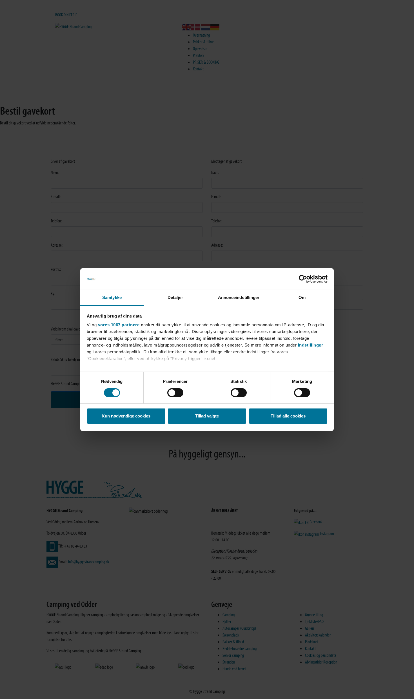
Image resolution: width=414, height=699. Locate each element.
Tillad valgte (207, 416)
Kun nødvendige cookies (126, 416)
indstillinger (310, 345)
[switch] (175, 392)
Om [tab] (302, 297)
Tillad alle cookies (288, 416)
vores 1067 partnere (119, 324)
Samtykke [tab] (112, 297)
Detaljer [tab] (175, 297)
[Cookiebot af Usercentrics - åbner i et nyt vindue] (303, 279)
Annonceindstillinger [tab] (239, 297)
